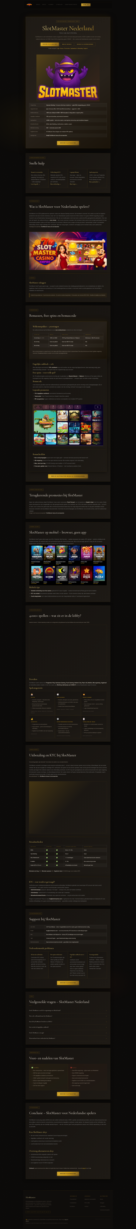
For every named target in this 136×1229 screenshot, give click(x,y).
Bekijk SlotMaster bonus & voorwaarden (68, 476)
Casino (38, 4)
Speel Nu (86, 4)
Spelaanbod (74, 48)
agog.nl (84, 1168)
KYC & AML (87, 1202)
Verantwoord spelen (71, 4)
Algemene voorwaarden (90, 1199)
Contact (86, 1206)
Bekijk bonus (66, 44)
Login (58, 48)
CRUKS (27, 1221)
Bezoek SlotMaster (50, 44)
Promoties (67, 48)
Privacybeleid (73, 1199)
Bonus (44, 4)
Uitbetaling (59, 4)
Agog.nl (66, 1219)
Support (86, 48)
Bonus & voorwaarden (85, 44)
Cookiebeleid (73, 1202)
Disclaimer (72, 1206)
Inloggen (50, 4)
